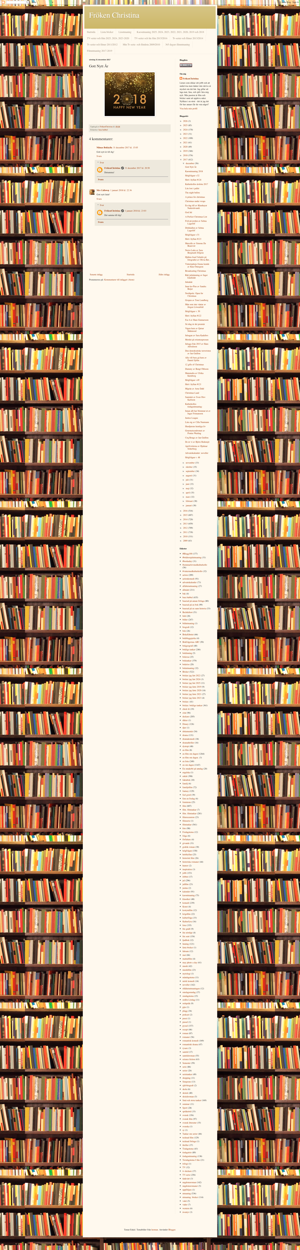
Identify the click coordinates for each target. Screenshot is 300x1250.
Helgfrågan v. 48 (192, 457)
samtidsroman (188, 1055)
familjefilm (187, 787)
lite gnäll (186, 928)
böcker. (185, 701)
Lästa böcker (107, 32)
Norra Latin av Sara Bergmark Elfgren (194, 251)
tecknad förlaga (189, 1141)
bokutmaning (188, 668)
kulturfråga (187, 917)
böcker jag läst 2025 (191, 682)
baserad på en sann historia (194, 608)
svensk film (187, 1118)
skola (184, 1089)
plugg (185, 1010)
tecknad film (187, 1137)
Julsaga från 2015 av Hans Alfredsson (196, 345)
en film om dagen (190, 753)
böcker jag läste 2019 (191, 686)
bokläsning (187, 653)
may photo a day (189, 962)
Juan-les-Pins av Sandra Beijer (195, 287)
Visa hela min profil (188, 108)
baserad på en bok (190, 604)
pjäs (184, 1007)
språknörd (186, 1111)
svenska (185, 1126)
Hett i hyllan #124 (193, 179)
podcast (185, 1014)
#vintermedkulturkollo (192, 571)
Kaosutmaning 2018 (194, 171)
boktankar (186, 660)
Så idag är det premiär (195, 324)
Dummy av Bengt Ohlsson (196, 368)
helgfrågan (187, 850)
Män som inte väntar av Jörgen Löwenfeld (195, 305)
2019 (185, 150)
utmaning (186, 1193)
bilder (185, 619)
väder (184, 1204)
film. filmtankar (189, 809)
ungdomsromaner (190, 1185)
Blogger (171, 1229)
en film (185, 749)
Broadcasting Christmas (195, 270)
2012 (185, 527)
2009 (185, 540)
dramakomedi (188, 738)
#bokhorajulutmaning (191, 557)
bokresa (185, 656)
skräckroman (188, 1096)
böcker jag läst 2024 (191, 679)
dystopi (185, 746)
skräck (185, 1092)
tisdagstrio (187, 1152)
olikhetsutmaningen (191, 988)
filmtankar (187, 824)
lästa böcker (187, 947)
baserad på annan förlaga (193, 600)
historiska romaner (190, 861)
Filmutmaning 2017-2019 (99, 50)
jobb (184, 872)
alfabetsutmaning (190, 586)
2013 (185, 523)
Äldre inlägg (164, 274)
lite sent (185, 936)
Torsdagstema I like (191, 1159)
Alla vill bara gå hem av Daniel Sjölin (196, 359)
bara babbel (103, 129)
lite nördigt (187, 932)
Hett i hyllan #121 (193, 384)
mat (184, 954)
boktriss (185, 664)
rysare (185, 1048)
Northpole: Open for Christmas (194, 294)
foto (184, 828)
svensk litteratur (189, 1122)
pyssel (185, 1025)
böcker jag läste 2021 (191, 694)
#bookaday (187, 561)
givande (185, 843)
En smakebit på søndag (192, 768)
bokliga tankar (188, 649)
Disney (185, 723)
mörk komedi (188, 981)
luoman (154, 1229)
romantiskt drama (190, 1044)
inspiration (187, 869)
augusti (189, 475)
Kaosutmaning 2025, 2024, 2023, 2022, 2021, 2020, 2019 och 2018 (170, 32)
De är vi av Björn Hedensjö (197, 441)
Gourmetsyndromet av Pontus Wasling (195, 432)
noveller (186, 984)
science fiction (188, 1059)
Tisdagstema (187, 1148)
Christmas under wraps (195, 201)
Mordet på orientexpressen (196, 339)
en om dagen (188, 764)
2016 (185, 510)
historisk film (188, 858)
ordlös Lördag (188, 999)
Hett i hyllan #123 (193, 238)
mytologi (186, 973)
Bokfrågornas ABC (190, 641)
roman (185, 1033)
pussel (185, 1021)
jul (183, 880)
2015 (185, 514)
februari (189, 500)
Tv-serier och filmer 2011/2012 (102, 44)
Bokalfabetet (188, 634)
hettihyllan (187, 854)
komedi (185, 902)
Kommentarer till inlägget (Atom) (119, 279)
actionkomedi (188, 578)
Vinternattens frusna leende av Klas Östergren (197, 265)
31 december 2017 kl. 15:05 (125, 147)
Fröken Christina (114, 15)
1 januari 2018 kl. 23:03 (135, 210)
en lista (185, 761)
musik (185, 966)
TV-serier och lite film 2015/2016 (150, 38)
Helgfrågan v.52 (192, 175)
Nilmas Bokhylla (104, 147)
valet (184, 1200)
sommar (186, 1103)
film (184, 805)
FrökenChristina (112, 168)
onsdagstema (188, 995)
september (190, 471)
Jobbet (185, 876)
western (185, 1208)
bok (184, 630)
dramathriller (188, 742)
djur (184, 727)
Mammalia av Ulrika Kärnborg (194, 374)
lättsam (185, 951)
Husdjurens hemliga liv (195, 426)
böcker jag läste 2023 (191, 697)
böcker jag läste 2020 (191, 690)
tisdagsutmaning (189, 1156)
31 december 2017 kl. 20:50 (137, 167)
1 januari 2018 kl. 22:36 (121, 190)
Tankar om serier (190, 1133)
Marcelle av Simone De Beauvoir (195, 244)
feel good (186, 794)
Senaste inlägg (96, 274)
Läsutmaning (125, 32)
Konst (185, 906)
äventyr (185, 1212)
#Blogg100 (187, 553)
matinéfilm (187, 958)
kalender (186, 891)
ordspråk (186, 1003)
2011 (185, 532)
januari (189, 505)
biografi (185, 627)
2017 (185, 159)
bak (184, 593)
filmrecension (188, 817)
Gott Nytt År (191, 166)
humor (185, 865)
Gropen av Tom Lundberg (196, 300)
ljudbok (185, 940)
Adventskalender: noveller (196, 452)
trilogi (185, 1163)
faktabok (186, 779)
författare (186, 839)
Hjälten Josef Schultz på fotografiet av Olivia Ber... (198, 258)
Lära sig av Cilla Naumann (197, 422)
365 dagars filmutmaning (177, 44)
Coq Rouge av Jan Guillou (196, 437)
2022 (185, 138)
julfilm (185, 884)
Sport (184, 1107)
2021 (185, 142)
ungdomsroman (189, 1182)
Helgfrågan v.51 (192, 234)
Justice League (191, 417)
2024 (185, 129)
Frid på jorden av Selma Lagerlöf (196, 222)
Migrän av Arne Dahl (194, 388)
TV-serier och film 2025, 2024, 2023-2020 (108, 38)
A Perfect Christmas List (196, 216)
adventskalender (189, 582)
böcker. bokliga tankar (192, 705)
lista (184, 925)
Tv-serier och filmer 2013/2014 (188, 38)
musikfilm (186, 969)
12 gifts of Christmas (194, 364)
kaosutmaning (188, 895)
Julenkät (188, 281)
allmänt (185, 589)
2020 (185, 146)
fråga (184, 835)
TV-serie (186, 1174)
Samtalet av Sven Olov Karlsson (195, 398)
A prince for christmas (195, 196)
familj (185, 783)
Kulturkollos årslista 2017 (196, 184)
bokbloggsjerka (189, 638)
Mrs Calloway (103, 190)
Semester (186, 1062)
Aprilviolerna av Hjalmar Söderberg (196, 447)
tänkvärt (186, 1178)
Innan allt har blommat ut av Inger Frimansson (197, 412)
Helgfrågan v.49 (192, 379)
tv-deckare (187, 1171)
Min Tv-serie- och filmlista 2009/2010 (141, 44)
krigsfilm (186, 913)
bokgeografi (187, 645)
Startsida (91, 32)
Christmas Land (192, 392)
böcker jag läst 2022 (191, 675)
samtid (185, 1051)
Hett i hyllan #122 (193, 315)
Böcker (185, 671)
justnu (185, 887)
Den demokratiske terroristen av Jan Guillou (198, 352)
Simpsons (186, 1081)
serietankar (187, 1074)
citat (184, 712)
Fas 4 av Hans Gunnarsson (196, 319)
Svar (102, 162)
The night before (192, 192)
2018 (185, 155)
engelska (186, 772)
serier (184, 1070)
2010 (185, 536)
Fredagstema (188, 832)
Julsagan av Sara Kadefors (196, 335)
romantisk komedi (190, 1040)
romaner (186, 1036)
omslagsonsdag (189, 992)
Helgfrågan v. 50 (192, 311)
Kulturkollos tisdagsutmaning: (193, 405)
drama (185, 735)
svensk (185, 1115)
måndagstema (188, 977)
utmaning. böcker (190, 1197)
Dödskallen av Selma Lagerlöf (194, 229)
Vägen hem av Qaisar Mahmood (194, 329)
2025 (185, 125)
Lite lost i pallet (192, 188)
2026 (185, 120)
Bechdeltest (187, 612)
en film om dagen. (190, 757)
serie (184, 1066)
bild (184, 615)
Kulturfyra (187, 921)
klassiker (186, 899)
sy (183, 1129)
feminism (186, 802)
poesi (184, 1018)
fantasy (185, 790)
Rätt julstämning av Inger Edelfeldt (196, 276)
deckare (185, 716)
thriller (185, 1145)
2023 (185, 133)
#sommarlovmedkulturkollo (194, 564)
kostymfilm (187, 910)
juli (187, 479)
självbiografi (187, 1085)
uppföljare (187, 1189)
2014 (185, 519)
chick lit (186, 708)
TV (183, 1167)
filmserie (186, 820)
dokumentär (187, 731)
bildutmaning (188, 623)
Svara (99, 156)
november (190, 462)
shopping (186, 1077)
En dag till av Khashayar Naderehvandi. (196, 207)
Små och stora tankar (191, 1100)
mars (188, 496)
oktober (189, 466)
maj (188, 488)
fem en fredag (188, 798)
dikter (185, 720)
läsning (185, 943)
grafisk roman (188, 846)
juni (188, 483)
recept (185, 1029)
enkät (184, 776)
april (188, 492)
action (185, 574)
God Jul (188, 212)
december (190, 163)
